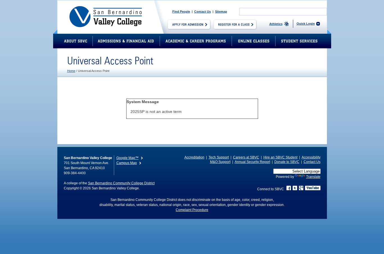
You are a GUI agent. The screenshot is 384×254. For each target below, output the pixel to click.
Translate (313, 177)
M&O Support (220, 162)
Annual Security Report (252, 162)
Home (71, 70)
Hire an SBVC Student (280, 157)
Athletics (276, 24)
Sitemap (221, 11)
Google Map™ (127, 158)
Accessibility (311, 157)
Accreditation (194, 157)
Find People (181, 11)
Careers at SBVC (246, 157)
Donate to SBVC (286, 162)
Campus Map (126, 163)
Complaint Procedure (192, 210)
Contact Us (202, 11)
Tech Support (219, 157)
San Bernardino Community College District (121, 183)
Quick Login (306, 23)
